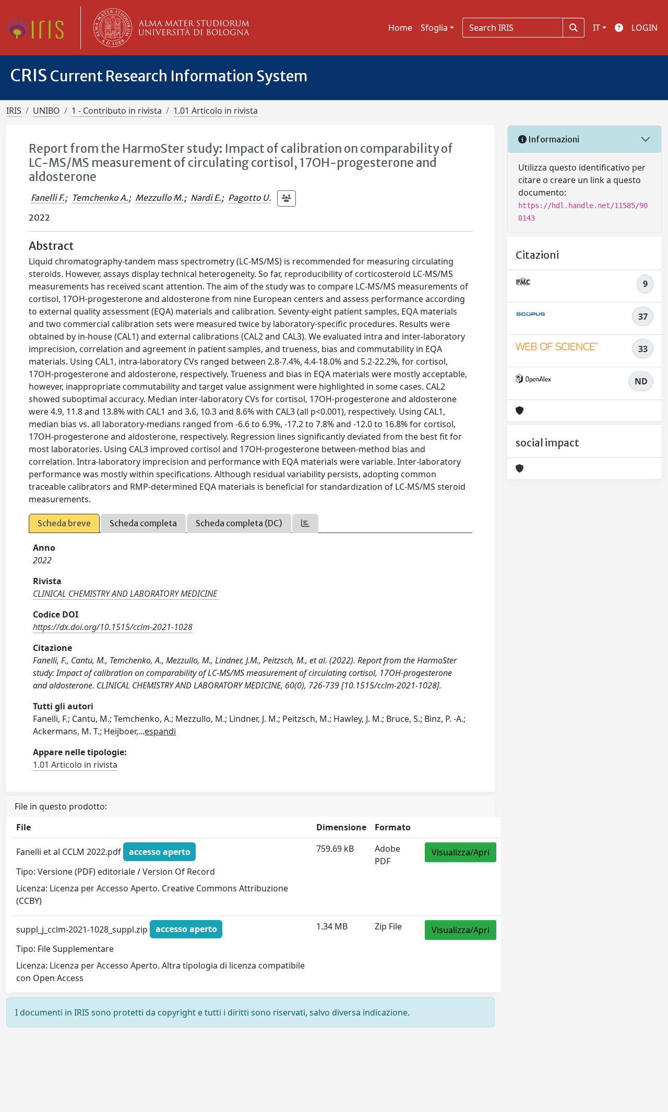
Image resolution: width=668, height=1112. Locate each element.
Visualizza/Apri (461, 852)
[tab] (305, 523)
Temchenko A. (99, 197)
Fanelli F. (48, 197)
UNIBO (46, 110)
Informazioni (553, 139)
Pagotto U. (249, 197)
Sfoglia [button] (434, 27)
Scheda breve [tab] (64, 523)
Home (400, 27)
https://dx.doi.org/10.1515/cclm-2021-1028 (113, 627)
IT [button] (596, 27)
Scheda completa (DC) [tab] (239, 523)
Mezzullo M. (159, 197)
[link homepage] (39, 28)
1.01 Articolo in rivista (215, 110)
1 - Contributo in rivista (116, 110)
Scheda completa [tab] (143, 523)
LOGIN (644, 27)
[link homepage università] (169, 27)
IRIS (13, 110)
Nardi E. (205, 197)
